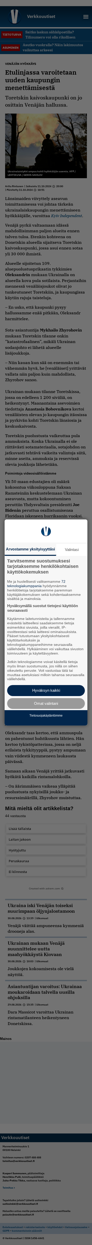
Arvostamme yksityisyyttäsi (30, 549)
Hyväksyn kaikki (46, 690)
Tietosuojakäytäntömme (46, 715)
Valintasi (72, 549)
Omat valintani (46, 703)
